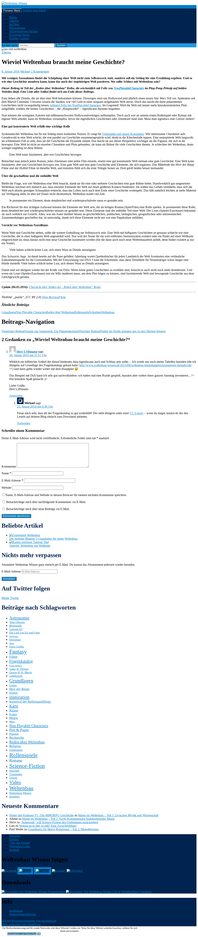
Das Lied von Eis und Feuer (24, 632)
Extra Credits (16, 646)
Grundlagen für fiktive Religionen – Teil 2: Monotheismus (63, 829)
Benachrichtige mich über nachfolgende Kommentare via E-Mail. (46, 502)
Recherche (16, 738)
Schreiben (95, 312)
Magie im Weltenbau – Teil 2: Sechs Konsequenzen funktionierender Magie (68, 818)
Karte (13, 706)
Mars (12, 721)
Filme (13, 657)
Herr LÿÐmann (27, 351)
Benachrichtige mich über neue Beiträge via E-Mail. (38, 509)
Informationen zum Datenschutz (22, 934)
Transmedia (15, 774)
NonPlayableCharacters (129, 88)
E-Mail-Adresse (12, 480)
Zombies (14, 796)
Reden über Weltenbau (60, 312)
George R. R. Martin (20, 672)
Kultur (13, 714)
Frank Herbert (15, 666)
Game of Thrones (18, 669)
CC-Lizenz (136, 413)
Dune (11, 643)
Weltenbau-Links (19, 846)
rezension (16, 750)
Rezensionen (17, 27)
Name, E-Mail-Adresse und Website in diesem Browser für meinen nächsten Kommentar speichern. (66, 495)
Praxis (13, 17)
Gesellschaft (15, 676)
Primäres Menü (11, 10)
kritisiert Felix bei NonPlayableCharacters (75, 105)
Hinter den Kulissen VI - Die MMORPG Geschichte (41, 815)
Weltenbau (108, 312)
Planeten (14, 734)
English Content (19, 38)
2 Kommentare (40, 71)
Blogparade (15, 625)
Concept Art (15, 629)
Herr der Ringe (19, 689)
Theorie (14, 21)
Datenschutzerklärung (22, 914)
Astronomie (19, 617)
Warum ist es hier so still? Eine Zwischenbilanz (48, 825)
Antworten (15, 395)
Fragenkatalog (21, 661)
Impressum (16, 910)
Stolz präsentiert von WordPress (21, 924)
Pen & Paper (19, 730)
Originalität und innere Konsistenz (123, 134)
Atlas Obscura (17, 622)
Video (15, 782)
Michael (25, 71)
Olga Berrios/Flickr (54, 297)
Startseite (14, 835)
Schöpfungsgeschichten (23, 31)
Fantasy (18, 651)
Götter (13, 685)
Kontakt (14, 849)
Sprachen (14, 770)
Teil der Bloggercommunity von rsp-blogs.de (29, 920)
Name (6, 473)
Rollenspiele (81, 312)
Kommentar (9, 466)
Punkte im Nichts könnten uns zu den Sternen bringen (122, 331)
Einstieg (14, 839)
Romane (15, 760)
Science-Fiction (27, 766)
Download (14, 639)
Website (6, 487)
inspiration (19, 697)
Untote (13, 777)
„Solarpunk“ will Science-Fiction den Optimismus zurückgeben (59, 822)
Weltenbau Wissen (20, 793)
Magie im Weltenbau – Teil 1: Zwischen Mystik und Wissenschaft (118, 815)
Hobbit (13, 692)
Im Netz (14, 24)
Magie (13, 718)
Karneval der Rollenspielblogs (30, 701)
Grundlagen (9, 312)
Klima (13, 710)
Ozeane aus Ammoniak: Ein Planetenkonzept (40, 331)
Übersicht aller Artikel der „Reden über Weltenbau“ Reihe (65, 287)
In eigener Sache (19, 34)
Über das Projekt (19, 842)
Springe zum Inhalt (34, 10)
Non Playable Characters (31, 312)
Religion (15, 746)
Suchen (6, 6)
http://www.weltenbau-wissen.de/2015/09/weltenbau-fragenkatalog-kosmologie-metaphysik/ (135, 365)
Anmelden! (9, 578)
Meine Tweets (10, 598)
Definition (13, 636)
